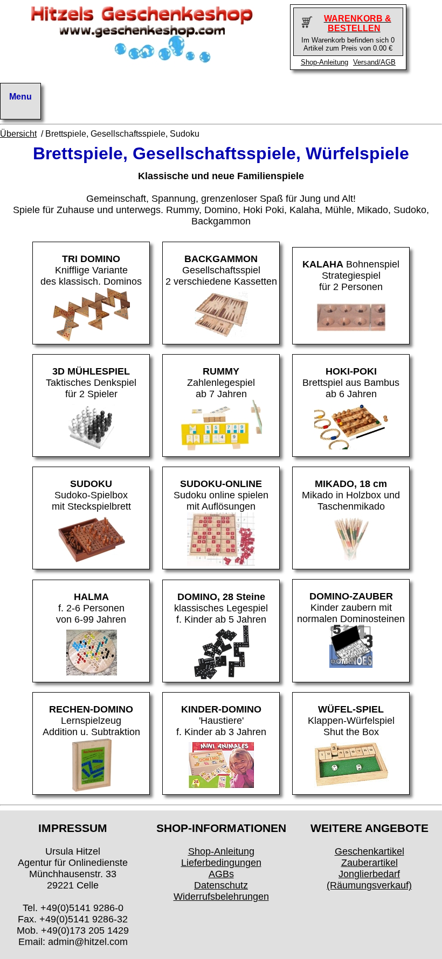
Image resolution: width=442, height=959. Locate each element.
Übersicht (18, 133)
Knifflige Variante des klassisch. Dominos (91, 270)
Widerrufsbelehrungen (221, 896)
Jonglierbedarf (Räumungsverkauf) (369, 880)
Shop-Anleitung (324, 62)
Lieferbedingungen (221, 862)
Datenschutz (221, 885)
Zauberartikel (369, 862)
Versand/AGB (374, 62)
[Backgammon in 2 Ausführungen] (221, 338)
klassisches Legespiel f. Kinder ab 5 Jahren (221, 608)
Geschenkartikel (369, 851)
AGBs (221, 874)
